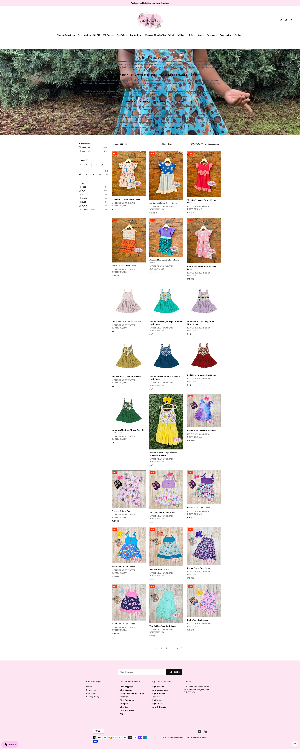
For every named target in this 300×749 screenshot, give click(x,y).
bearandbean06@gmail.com (196, 689)
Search (89, 686)
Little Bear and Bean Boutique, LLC (179, 737)
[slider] (80, 171)
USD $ (97, 731)
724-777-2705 (190, 692)
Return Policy (92, 693)
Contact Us (91, 690)
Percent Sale (86, 144)
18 (177, 648)
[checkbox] (93, 147)
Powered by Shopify (200, 737)
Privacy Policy (92, 697)
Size (82, 183)
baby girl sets (178, 127)
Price (84, 160)
